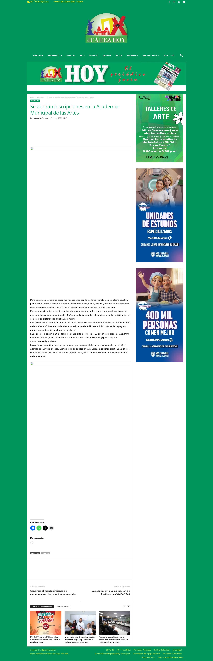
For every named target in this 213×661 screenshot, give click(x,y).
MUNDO (93, 55)
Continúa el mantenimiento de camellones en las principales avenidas (53, 592)
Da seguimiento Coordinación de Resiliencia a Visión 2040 (111, 592)
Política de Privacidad (142, 650)
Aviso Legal (177, 650)
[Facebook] (169, 2)
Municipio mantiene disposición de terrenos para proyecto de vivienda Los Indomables (80, 640)
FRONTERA (53, 55)
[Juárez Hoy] (106, 28)
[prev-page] (124, 606)
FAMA (119, 55)
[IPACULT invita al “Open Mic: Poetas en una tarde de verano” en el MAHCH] (45, 623)
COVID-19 (110, 650)
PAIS (82, 55)
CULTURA (169, 55)
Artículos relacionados (42, 606)
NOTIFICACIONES (124, 650)
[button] (181, 55)
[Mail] (174, 2)
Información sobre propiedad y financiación (112, 653)
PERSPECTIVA (150, 55)
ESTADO (70, 55)
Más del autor (62, 606)
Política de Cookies (161, 650)
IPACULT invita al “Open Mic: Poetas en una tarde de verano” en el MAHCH (45, 640)
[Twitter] (179, 2)
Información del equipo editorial (146, 653)
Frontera (40, 97)
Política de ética (148, 657)
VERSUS (107, 55)
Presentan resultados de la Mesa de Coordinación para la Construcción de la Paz (113, 640)
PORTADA (38, 55)
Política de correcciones (172, 653)
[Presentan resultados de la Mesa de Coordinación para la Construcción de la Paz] (114, 623)
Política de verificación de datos (170, 657)
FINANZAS (132, 55)
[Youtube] (184, 2)
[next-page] (128, 606)
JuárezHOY (38, 118)
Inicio (32, 97)
